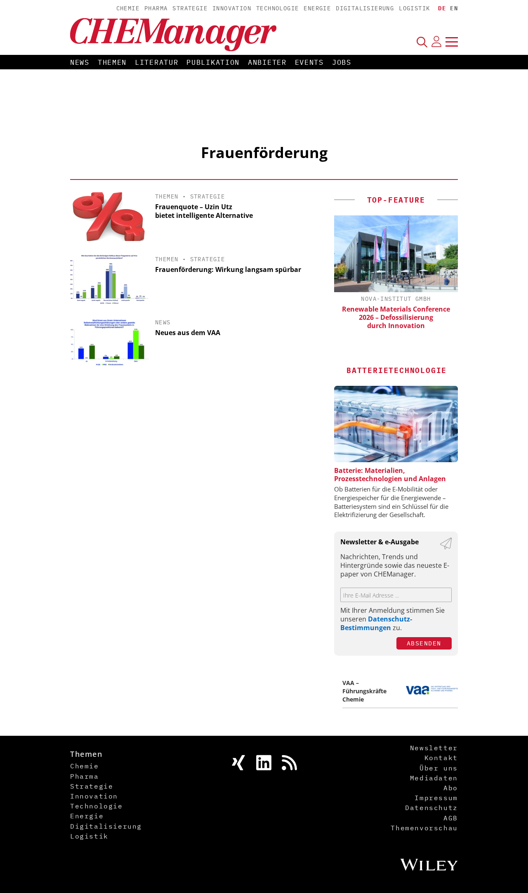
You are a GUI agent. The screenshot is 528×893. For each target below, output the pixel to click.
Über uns (439, 768)
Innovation (231, 8)
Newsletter (434, 748)
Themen (112, 62)
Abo (450, 788)
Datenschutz (431, 807)
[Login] (436, 41)
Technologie (277, 8)
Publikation (213, 62)
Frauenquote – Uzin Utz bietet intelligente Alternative (204, 211)
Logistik (414, 8)
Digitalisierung (365, 8)
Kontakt (441, 758)
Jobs (341, 62)
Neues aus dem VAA (187, 332)
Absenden (424, 643)
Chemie (127, 8)
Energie (317, 8)
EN (454, 8)
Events (309, 62)
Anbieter (267, 62)
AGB (450, 818)
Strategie (189, 8)
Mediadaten (434, 778)
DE (442, 8)
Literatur (156, 62)
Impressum (436, 798)
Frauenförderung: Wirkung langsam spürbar (228, 269)
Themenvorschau (424, 828)
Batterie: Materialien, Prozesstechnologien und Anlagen (390, 474)
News (80, 62)
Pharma (155, 8)
